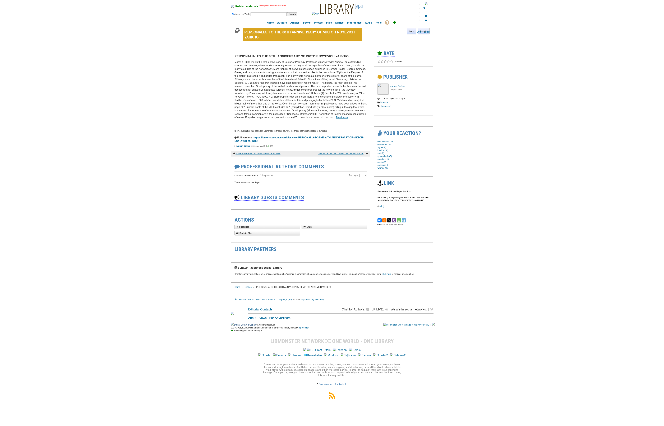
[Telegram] (404, 220)
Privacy (242, 299)
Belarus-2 (400, 355)
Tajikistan (350, 355)
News (263, 317)
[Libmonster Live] (426, 19)
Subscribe (244, 227)
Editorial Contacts (260, 309)
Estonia (366, 355)
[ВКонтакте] (379, 220)
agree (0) (381, 147)
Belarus (281, 355)
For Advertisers (279, 317)
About (252, 317)
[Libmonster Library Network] (433, 324)
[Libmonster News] (424, 7)
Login (427, 31)
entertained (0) (384, 144)
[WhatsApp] (399, 220)
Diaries (248, 286)
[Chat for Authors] (426, 15)
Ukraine (296, 355)
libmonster (385, 105)
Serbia (357, 350)
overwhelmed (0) (385, 141)
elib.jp (382, 206)
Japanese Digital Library (312, 299)
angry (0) (381, 161)
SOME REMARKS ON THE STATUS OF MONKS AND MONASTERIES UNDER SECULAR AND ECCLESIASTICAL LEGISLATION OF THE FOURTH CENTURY (259, 153)
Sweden (341, 350)
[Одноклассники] (384, 220)
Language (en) (285, 299)
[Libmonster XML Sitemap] (332, 398)
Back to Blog (245, 233)
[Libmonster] (232, 313)
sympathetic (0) (384, 156)
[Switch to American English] (426, 3)
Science (384, 102)
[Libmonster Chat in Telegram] (368, 309)
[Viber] (394, 220)
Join (419, 31)
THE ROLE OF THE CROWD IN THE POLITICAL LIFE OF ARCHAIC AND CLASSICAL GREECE (342, 153)
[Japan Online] (383, 93)
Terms (251, 299)
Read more (342, 117)
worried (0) (382, 167)
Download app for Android (333, 384)
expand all (268, 175)
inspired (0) (382, 150)
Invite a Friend (268, 299)
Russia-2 (382, 355)
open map (304, 327)
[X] (389, 220)
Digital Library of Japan (245, 324)
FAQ (258, 299)
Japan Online (243, 145)
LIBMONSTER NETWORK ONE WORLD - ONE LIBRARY (332, 341)
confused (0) (383, 164)
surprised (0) (383, 158)
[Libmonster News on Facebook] (426, 11)
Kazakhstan (314, 355)
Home (237, 286)
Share (309, 227)
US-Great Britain (320, 350)
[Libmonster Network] (407, 324)
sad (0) (380, 153)
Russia (266, 355)
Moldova (333, 355)
